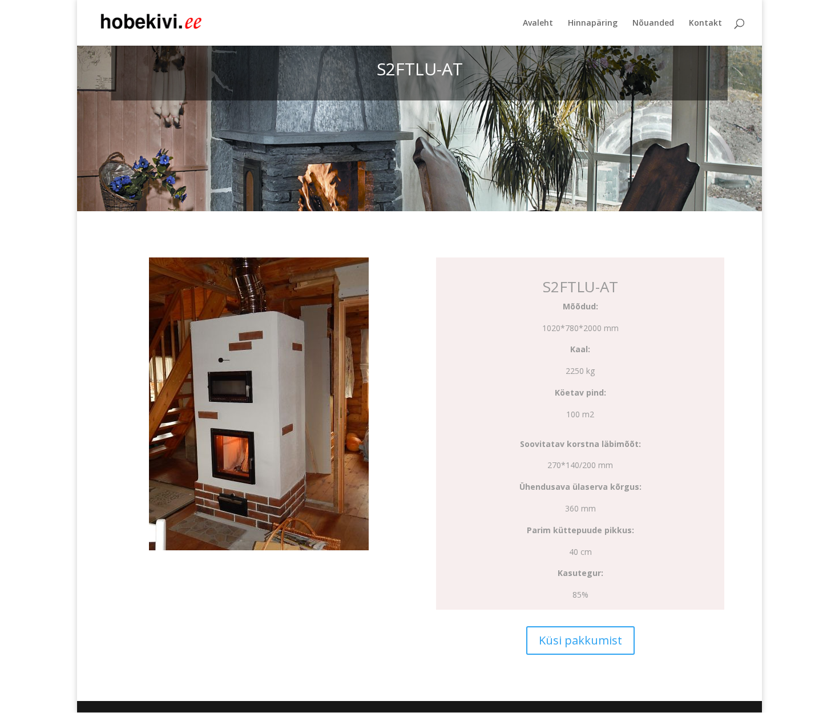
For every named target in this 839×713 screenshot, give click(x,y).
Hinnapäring (593, 23)
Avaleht (538, 23)
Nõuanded (653, 23)
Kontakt (705, 23)
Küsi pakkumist (580, 640)
